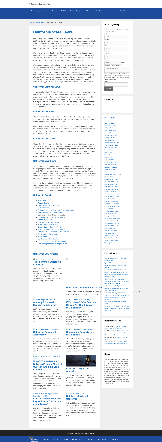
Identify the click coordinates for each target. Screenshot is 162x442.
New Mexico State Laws (111, 199)
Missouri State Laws (110, 184)
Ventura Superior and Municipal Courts (52, 244)
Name (106, 34)
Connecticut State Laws (111, 142)
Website (106, 81)
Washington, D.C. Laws (111, 145)
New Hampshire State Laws (112, 194)
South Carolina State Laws (112, 221)
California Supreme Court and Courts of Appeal (56, 210)
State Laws (99, 11)
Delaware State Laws (110, 147)
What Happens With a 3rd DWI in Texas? (116, 306)
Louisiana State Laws (110, 167)
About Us (123, 11)
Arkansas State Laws (110, 135)
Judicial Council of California (48, 205)
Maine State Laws (109, 169)
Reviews (111, 11)
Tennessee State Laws (111, 226)
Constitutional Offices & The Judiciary (52, 217)
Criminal (45, 11)
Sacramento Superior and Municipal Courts (54, 232)
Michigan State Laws (110, 177)
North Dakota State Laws (112, 206)
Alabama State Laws (110, 128)
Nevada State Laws (110, 191)
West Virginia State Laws (112, 238)
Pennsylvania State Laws (112, 216)
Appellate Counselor (45, 220)
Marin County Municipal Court (49, 224)
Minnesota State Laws (111, 179)
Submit (108, 88)
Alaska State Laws (110, 130)
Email (106, 40)
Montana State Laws (110, 186)
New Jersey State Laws (111, 196)
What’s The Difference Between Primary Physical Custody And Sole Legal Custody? (47, 365)
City (105, 60)
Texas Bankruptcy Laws (121, 330)
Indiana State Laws (110, 157)
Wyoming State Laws (110, 243)
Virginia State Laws (110, 233)
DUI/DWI (63, 11)
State (123, 62)
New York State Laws (111, 201)
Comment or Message (111, 65)
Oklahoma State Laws (111, 211)
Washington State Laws (111, 235)
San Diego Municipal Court (48, 234)
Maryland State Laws (110, 172)
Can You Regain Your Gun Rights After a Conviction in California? (47, 401)
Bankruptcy (35, 11)
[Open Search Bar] (130, 16)
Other (88, 11)
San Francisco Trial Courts (48, 239)
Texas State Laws (109, 123)
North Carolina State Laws (112, 203)
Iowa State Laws (109, 159)
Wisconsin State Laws (111, 240)
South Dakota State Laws (112, 223)
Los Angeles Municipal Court (49, 222)
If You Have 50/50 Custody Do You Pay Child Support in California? (81, 305)
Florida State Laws (110, 125)
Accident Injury (75, 11)
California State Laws (110, 137)
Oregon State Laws (110, 213)
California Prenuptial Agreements (44, 333)
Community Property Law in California (80, 333)
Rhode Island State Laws (112, 218)
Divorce (54, 11)
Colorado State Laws (110, 140)
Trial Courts (42, 200)
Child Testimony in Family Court (114, 279)
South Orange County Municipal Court (52, 241)
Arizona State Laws (110, 133)
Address (107, 52)
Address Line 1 (108, 54)
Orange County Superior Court (49, 227)
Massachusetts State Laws (112, 174)
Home (31, 22)
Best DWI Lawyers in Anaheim (77, 370)
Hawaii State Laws (110, 150)
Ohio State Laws (109, 208)
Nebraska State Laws (111, 189)
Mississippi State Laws (111, 181)
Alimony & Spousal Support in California (44, 303)
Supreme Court (43, 208)
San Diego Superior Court (47, 237)
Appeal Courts (43, 203)
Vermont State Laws (110, 230)
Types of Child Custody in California (47, 263)
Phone (106, 46)
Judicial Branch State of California (50, 213)
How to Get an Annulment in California (87, 287)
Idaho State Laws (109, 152)
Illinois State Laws (109, 155)
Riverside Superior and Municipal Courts (53, 229)
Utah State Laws (109, 228)
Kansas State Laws (110, 162)
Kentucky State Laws (110, 164)
